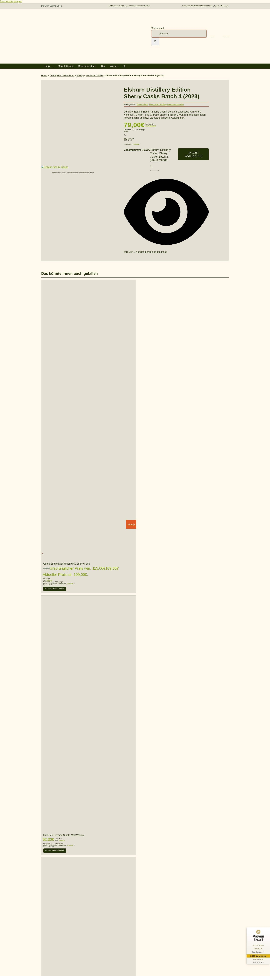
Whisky (80, 75)
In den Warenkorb (193, 154)
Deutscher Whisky (95, 75)
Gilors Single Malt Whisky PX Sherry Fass (66, 563)
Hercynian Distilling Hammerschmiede (166, 104)
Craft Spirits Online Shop (62, 75)
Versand (49, 580)
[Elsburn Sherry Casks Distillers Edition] (54, 167)
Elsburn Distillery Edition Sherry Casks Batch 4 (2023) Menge (160, 155)
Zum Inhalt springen (11, 1)
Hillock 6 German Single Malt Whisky (63, 835)
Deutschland (142, 104)
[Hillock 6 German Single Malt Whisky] (88, 829)
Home (44, 75)
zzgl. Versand (150, 126)
